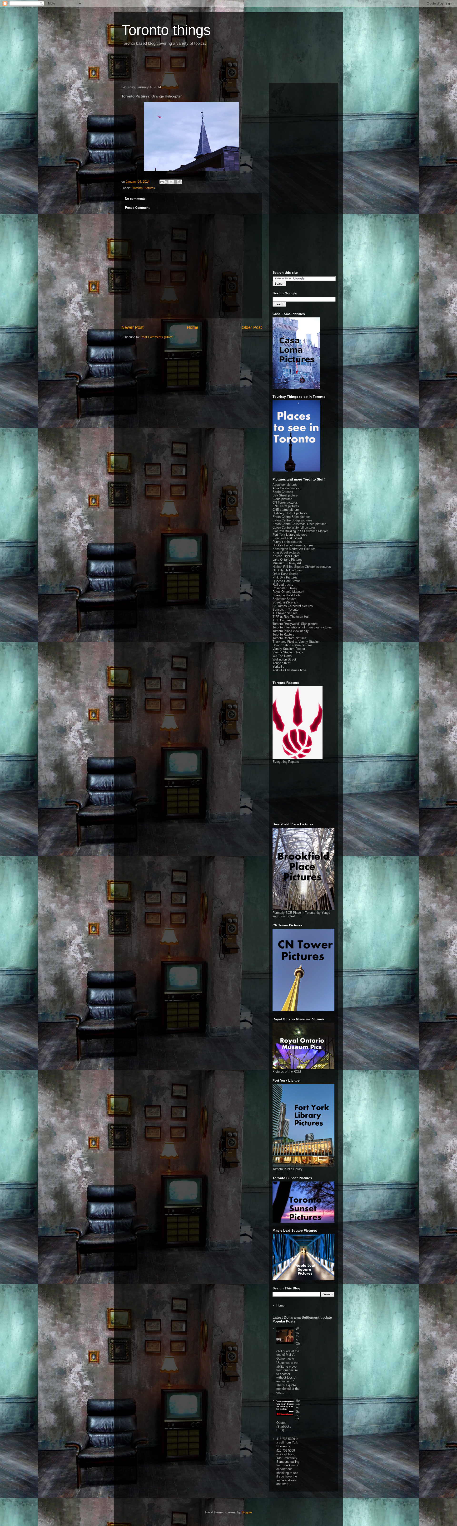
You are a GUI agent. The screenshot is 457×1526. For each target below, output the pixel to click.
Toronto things (166, 30)
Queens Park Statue (287, 581)
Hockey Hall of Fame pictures (293, 545)
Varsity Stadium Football (289, 649)
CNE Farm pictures (286, 506)
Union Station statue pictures (293, 645)
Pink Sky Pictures (285, 577)
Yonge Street (281, 663)
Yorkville (278, 666)
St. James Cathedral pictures (293, 606)
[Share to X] (171, 182)
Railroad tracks (283, 584)
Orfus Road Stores (285, 574)
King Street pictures (286, 552)
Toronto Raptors (283, 634)
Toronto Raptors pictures (289, 638)
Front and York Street (287, 538)
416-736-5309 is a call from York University (287, 1442)
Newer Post (132, 327)
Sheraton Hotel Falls (287, 595)
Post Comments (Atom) (157, 337)
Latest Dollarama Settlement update (302, 1317)
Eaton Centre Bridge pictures (292, 520)
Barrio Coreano (283, 492)
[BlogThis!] (166, 182)
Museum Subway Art (287, 563)
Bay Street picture (285, 495)
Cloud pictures (282, 499)
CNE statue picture (286, 509)
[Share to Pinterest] (180, 182)
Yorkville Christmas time (289, 670)
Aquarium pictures (285, 484)
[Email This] (161, 182)
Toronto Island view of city (291, 631)
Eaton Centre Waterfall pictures (294, 527)
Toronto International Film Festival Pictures (302, 627)
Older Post (252, 327)
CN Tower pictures (285, 502)
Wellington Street (284, 659)
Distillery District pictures (290, 513)
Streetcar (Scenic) (285, 602)
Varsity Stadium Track (288, 652)
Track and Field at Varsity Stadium (296, 641)
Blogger (247, 1512)
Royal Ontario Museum (288, 591)
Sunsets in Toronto (285, 609)
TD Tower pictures (285, 613)
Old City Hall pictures (287, 570)
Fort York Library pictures (290, 534)
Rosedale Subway (285, 588)
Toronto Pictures (143, 188)
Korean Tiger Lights (286, 556)
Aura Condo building (286, 488)
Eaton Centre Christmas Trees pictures (299, 524)
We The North (282, 656)
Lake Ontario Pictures (288, 559)
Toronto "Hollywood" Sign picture (295, 624)
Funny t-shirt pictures (287, 542)
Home (192, 327)
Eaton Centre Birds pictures (292, 517)
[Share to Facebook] (175, 182)
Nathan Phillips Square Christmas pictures (302, 567)
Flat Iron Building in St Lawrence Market (300, 531)
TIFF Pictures (282, 620)
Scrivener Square (284, 599)
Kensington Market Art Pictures (294, 549)
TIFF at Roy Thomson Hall (291, 616)
